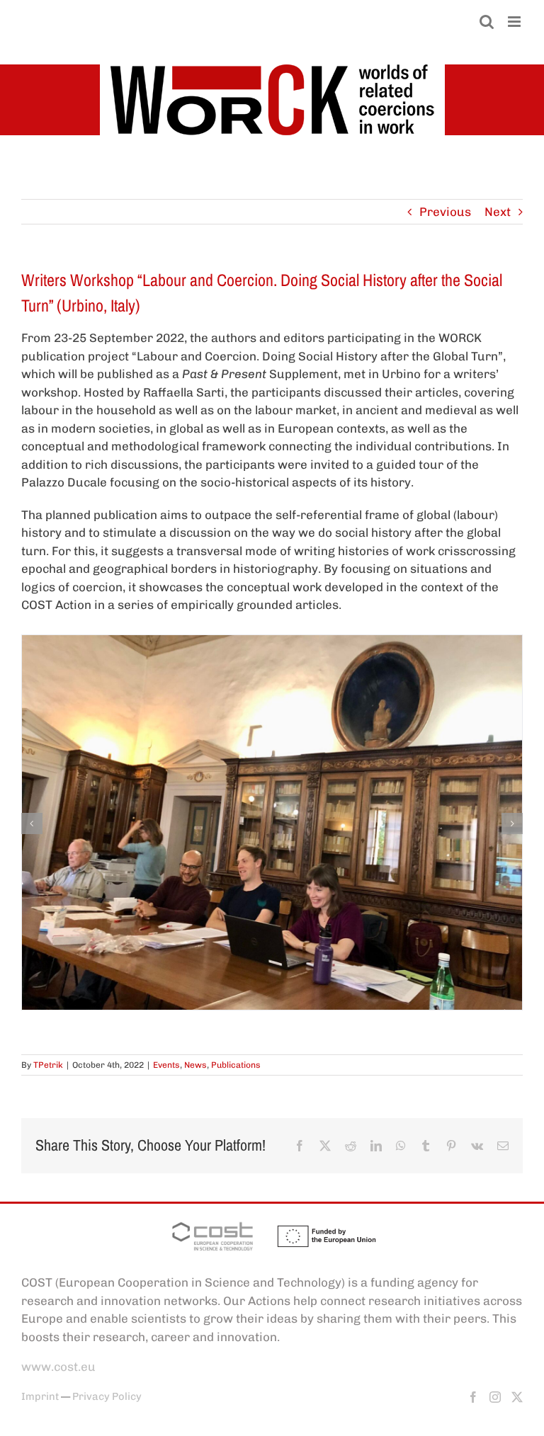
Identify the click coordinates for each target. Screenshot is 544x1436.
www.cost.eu (58, 1367)
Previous (445, 212)
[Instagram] (495, 1397)
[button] (31, 823)
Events (166, 1065)
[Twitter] (517, 1397)
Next (497, 212)
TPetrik (48, 1065)
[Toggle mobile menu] (515, 21)
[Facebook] (473, 1397)
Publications (236, 1065)
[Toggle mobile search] (487, 21)
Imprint (40, 1396)
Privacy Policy (107, 1396)
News (195, 1065)
